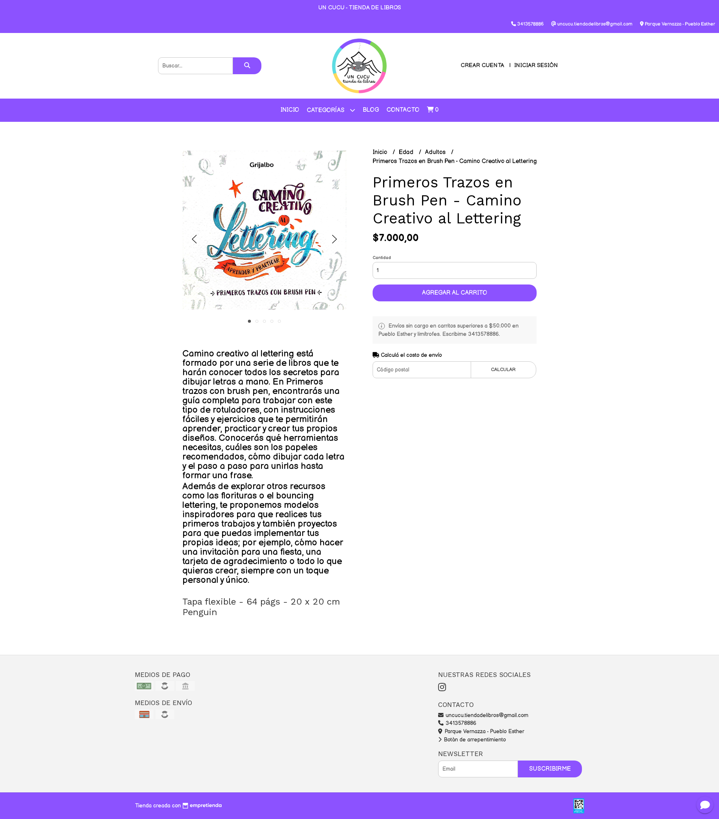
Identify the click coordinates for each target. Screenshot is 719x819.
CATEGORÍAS (326, 110)
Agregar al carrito (454, 292)
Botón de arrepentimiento (474, 740)
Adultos (436, 152)
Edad (407, 152)
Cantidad (382, 257)
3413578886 (460, 723)
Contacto (402, 110)
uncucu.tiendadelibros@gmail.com (486, 715)
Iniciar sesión (536, 65)
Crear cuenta (482, 65)
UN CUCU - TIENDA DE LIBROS (359, 7)
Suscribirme (550, 769)
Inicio (289, 110)
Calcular (503, 370)
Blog (370, 110)
